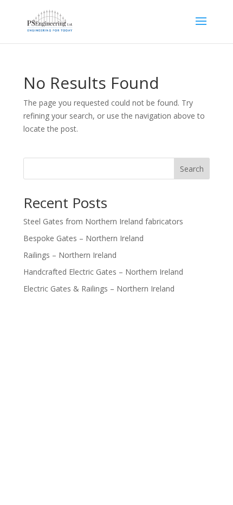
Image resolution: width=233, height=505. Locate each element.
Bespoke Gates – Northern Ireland (83, 238)
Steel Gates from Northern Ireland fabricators (103, 221)
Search (192, 169)
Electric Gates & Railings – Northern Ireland (98, 288)
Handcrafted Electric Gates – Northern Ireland (103, 272)
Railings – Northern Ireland (69, 255)
